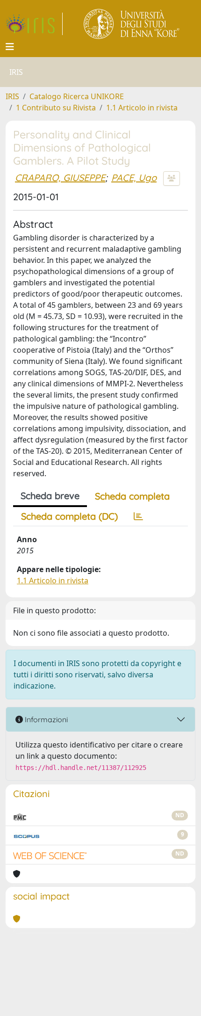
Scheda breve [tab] (50, 495)
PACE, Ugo (134, 177)
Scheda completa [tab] (132, 496)
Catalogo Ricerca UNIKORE (76, 96)
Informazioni (45, 719)
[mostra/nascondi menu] (10, 46)
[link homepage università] (132, 24)
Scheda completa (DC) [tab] (69, 516)
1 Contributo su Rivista (56, 107)
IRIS (12, 96)
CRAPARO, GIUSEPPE (60, 177)
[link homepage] (34, 24)
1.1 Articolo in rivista (142, 107)
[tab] (138, 516)
